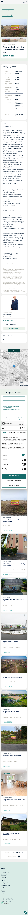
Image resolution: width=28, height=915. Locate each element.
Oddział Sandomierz (14, 328)
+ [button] (2, 351)
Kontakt (3, 895)
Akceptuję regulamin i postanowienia (14, 418)
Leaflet (21, 382)
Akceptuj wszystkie (14, 475)
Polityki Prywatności (21, 418)
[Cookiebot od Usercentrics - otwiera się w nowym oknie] (20, 428)
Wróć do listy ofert (8, 11)
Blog (2, 893)
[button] (25, 27)
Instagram (3, 875)
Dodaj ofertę (4, 882)
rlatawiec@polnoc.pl (10, 324)
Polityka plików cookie (7, 899)
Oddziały (3, 891)
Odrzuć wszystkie (14, 485)
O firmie (3, 890)
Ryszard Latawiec (7, 314)
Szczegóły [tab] (12, 432)
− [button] (2, 354)
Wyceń (3, 883)
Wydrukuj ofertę (6, 15)
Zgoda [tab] (4, 432)
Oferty (3, 880)
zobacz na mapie (13, 52)
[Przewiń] (24, 570)
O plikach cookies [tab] (21, 432)
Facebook (3, 877)
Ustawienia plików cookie (14, 480)
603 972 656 (9, 320)
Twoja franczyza (5, 887)
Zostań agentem (5, 885)
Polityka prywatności (6, 898)
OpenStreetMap (23, 385)
